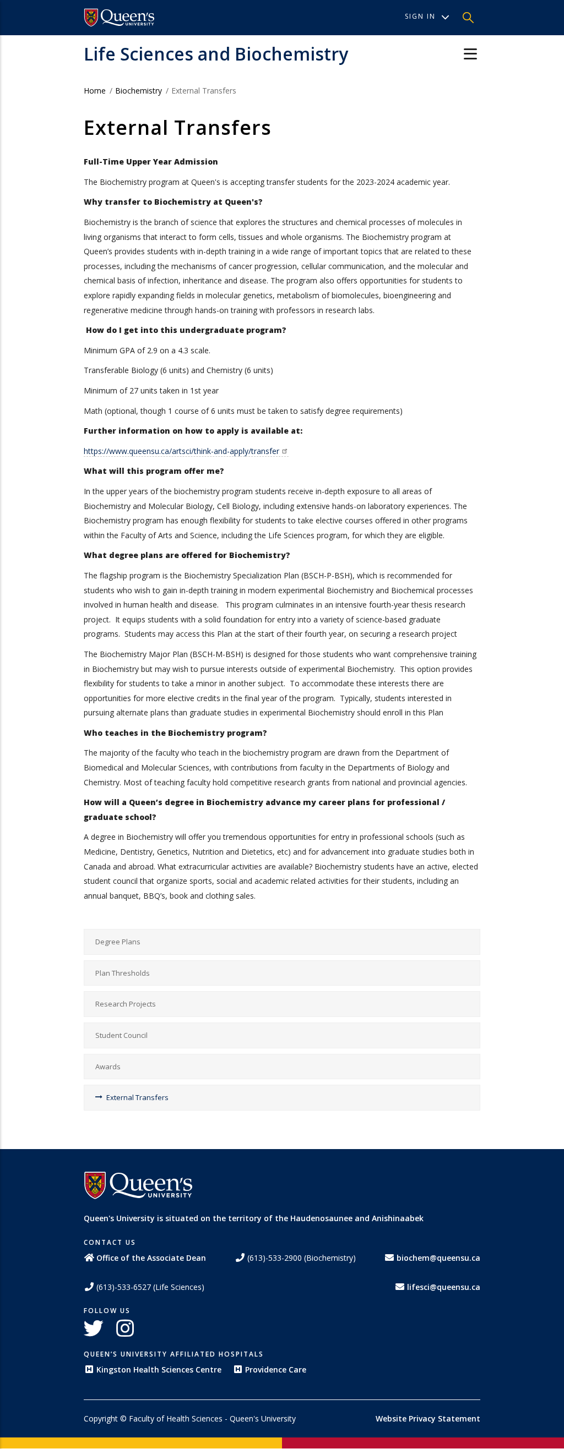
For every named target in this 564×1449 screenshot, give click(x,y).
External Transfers (137, 1097)
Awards (108, 1066)
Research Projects (125, 1004)
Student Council (121, 1035)
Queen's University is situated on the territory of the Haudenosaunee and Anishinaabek (254, 1218)
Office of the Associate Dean (151, 1258)
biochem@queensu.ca (438, 1258)
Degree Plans (117, 942)
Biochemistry (138, 90)
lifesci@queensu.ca (443, 1287)
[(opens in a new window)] (119, 17)
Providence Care (275, 1369)
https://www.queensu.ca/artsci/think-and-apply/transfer (181, 451)
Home (95, 90)
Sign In (420, 16)
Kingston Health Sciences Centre (158, 1369)
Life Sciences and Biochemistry (216, 53)
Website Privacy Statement (428, 1418)
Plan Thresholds (122, 973)
